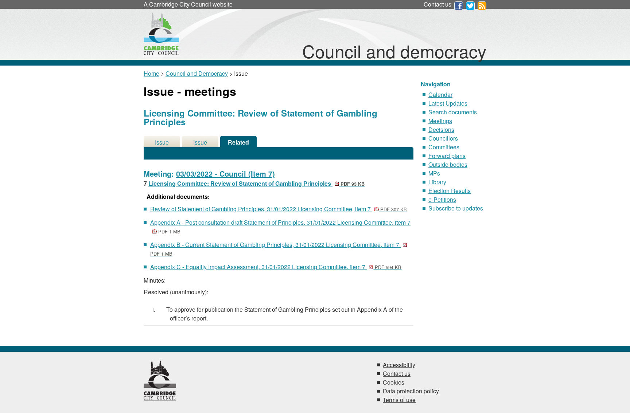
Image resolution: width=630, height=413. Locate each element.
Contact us (437, 4)
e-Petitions (442, 199)
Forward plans (447, 156)
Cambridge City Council (180, 4)
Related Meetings (238, 142)
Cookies (393, 382)
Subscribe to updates (455, 208)
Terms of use (399, 400)
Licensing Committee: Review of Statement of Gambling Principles (256, 183)
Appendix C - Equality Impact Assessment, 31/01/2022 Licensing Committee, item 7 (275, 267)
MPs (434, 173)
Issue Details (162, 142)
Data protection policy (411, 391)
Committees (443, 147)
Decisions (441, 129)
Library (437, 182)
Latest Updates (447, 103)
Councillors (443, 138)
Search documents (452, 112)
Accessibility (399, 365)
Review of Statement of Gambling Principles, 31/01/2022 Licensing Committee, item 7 (278, 209)
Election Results (449, 190)
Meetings (440, 121)
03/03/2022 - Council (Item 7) (225, 173)
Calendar (440, 94)
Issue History (200, 142)
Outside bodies (447, 164)
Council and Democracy (197, 73)
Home (151, 73)
